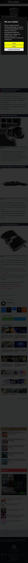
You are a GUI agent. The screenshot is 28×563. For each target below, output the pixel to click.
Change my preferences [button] (14, 49)
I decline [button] (14, 46)
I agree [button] (14, 43)
